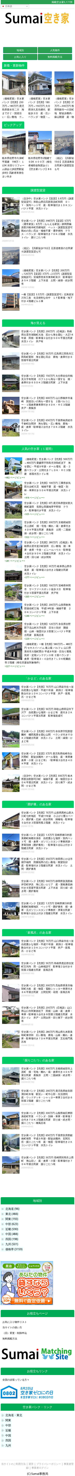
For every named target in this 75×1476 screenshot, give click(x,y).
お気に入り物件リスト (14, 1322)
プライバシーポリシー (48, 1464)
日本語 (8, 6)
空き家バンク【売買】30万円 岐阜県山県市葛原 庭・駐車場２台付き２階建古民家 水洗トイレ (48, 570)
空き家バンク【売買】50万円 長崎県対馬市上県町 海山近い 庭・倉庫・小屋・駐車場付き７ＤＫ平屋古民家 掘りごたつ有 (47, 1161)
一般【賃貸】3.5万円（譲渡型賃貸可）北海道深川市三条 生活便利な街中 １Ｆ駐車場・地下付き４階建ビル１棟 (47, 297)
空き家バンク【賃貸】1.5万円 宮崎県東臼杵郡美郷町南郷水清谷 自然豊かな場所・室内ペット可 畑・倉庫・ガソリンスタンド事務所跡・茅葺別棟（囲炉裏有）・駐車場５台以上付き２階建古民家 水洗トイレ (47, 841)
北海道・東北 (13, 1415)
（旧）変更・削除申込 (14, 1333)
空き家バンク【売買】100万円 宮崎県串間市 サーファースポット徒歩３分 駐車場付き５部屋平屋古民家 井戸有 (47, 589)
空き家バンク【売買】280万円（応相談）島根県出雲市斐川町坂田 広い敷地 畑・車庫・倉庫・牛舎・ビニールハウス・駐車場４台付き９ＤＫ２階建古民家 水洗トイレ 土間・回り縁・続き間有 (48, 550)
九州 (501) (11, 1244)
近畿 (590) (11, 1229)
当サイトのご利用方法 (13, 1464)
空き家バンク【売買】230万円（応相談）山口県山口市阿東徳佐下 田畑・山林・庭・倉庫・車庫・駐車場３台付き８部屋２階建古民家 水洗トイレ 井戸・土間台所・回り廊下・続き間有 (47, 1014)
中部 (8, 1425)
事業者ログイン (40, 1467)
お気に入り (20, 56)
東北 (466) (11, 1214)
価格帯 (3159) (13, 1249)
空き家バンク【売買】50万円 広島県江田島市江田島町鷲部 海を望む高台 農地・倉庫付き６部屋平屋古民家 (47, 357)
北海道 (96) (12, 1208)
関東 (8, 1420)
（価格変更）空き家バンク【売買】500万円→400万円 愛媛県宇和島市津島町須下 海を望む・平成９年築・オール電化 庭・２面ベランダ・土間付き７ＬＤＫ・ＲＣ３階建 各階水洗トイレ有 (48, 466)
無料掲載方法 (55, 56)
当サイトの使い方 (12, 1327)
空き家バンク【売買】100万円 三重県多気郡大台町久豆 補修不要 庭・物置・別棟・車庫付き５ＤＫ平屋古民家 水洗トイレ (47, 488)
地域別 (20, 50)
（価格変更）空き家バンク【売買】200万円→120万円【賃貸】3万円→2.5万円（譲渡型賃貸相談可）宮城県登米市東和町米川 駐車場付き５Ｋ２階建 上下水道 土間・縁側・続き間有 (47, 277)
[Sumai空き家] (37, 25)
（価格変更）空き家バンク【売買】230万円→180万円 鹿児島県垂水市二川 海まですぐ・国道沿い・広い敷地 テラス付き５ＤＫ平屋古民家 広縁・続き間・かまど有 (13, 108)
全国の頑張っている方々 (15, 1379)
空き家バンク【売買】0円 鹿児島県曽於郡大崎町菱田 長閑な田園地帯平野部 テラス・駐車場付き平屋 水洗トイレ (48, 507)
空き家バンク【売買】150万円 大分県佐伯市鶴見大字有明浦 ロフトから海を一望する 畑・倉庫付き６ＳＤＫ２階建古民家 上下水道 (47, 379)
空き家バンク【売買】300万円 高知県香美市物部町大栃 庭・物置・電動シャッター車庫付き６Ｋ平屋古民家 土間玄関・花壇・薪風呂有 (47, 988)
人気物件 (55, 50)
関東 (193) (11, 1219)
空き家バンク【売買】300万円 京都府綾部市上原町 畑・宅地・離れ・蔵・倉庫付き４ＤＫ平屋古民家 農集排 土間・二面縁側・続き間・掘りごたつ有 (47, 528)
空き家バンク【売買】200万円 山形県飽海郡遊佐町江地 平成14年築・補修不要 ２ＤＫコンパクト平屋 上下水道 (47, 608)
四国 (8, 1440)
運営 (31, 1464)
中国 (8, 1435)
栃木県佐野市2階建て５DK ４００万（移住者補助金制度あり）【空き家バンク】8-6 (40, 163)
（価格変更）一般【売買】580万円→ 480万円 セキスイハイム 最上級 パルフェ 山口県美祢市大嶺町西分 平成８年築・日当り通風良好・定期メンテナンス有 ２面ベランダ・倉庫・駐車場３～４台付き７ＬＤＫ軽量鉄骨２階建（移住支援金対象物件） (38, 653)
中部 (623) (11, 1224)
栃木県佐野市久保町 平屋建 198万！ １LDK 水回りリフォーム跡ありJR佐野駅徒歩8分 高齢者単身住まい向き (13, 167)
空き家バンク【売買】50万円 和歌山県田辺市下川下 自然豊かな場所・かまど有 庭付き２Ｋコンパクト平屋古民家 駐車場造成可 (47, 712)
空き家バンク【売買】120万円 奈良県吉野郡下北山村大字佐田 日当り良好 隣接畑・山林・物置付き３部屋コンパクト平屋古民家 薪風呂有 (47, 629)
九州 (8, 1445)
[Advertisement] (37, 35)
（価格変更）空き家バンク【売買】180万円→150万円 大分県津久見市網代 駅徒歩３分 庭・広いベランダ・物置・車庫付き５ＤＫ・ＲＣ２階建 (39, 108)
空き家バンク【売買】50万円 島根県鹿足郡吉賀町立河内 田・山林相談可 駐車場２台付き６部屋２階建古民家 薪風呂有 (47, 966)
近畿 (8, 1430)
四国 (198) (11, 1239)
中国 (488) (11, 1234)
